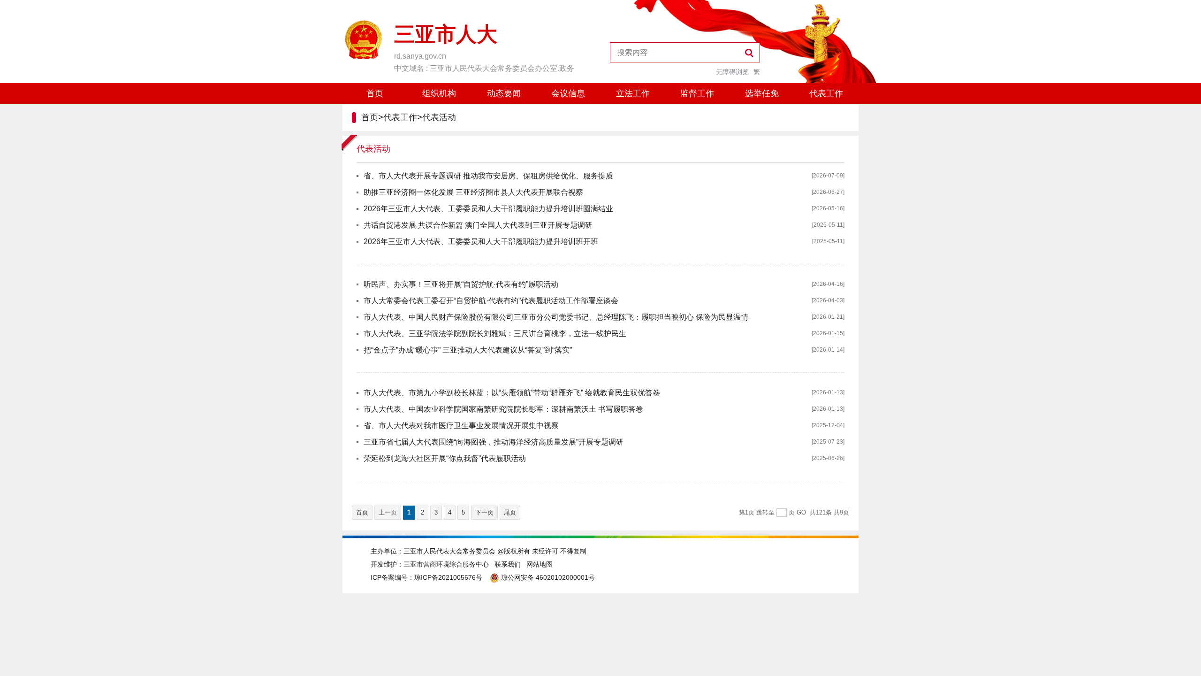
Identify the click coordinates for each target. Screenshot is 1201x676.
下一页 (484, 512)
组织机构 (439, 93)
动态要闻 (504, 93)
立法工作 (633, 93)
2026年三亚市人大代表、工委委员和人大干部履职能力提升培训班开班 (481, 242)
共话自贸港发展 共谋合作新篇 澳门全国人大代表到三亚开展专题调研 (478, 225)
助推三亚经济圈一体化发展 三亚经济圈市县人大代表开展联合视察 (473, 192)
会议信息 (568, 93)
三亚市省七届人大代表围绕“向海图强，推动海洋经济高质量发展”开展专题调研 (493, 442)
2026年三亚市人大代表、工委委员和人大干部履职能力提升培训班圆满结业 (488, 209)
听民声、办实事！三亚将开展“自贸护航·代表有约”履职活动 (461, 284)
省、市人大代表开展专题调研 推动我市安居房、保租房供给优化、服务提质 (488, 176)
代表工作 (826, 93)
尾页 (510, 512)
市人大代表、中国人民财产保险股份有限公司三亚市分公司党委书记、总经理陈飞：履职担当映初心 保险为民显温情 (556, 317)
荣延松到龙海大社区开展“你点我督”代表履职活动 (445, 458)
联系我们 (507, 564)
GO (801, 512)
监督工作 (697, 93)
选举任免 (762, 93)
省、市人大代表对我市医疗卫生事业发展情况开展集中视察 (461, 426)
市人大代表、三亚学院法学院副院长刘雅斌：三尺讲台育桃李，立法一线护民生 (495, 334)
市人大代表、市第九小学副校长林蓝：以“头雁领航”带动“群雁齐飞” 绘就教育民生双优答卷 (512, 393)
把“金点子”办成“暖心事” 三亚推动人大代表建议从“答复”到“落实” (468, 350)
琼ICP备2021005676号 (448, 577)
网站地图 (539, 564)
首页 (374, 93)
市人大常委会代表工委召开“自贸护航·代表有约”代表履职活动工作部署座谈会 (491, 301)
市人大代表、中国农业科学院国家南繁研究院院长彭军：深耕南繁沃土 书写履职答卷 (503, 409)
